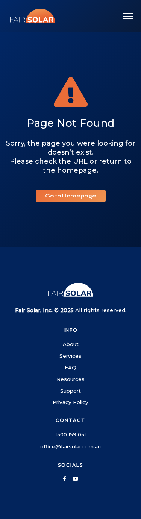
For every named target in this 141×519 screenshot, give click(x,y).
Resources (71, 379)
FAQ (70, 367)
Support (70, 391)
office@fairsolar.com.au (70, 446)
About (71, 344)
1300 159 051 (70, 434)
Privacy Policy (70, 402)
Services (70, 356)
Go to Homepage (70, 196)
